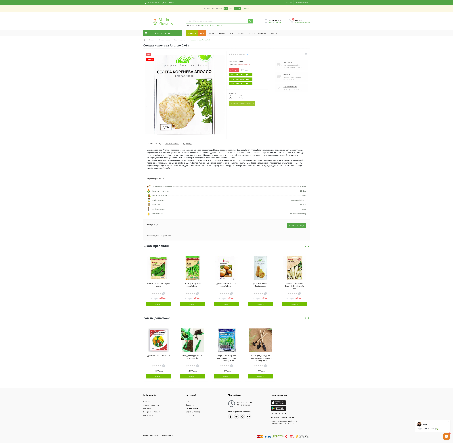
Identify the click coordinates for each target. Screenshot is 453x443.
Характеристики (172, 143)
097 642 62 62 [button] (277, 413)
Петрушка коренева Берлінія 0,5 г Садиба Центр (294, 286)
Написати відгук (296, 225)
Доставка (241, 33)
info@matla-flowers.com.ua (282, 417)
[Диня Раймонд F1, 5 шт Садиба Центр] (226, 268)
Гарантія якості (290, 87)
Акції (202, 33)
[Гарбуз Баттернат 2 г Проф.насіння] (260, 268)
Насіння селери (179, 40)
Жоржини (190, 405)
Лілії (187, 401)
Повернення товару (151, 412)
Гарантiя (262, 33)
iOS (225, 9)
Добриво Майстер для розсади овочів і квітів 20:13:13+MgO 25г (226, 358)
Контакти (273, 33)
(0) (247, 54)
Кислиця (204, 25)
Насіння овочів (164, 40)
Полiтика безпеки (167, 436)
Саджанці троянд (193, 412)
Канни (219, 25)
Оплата (286, 74)
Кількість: (233, 93)
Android (237, 9)
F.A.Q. (231, 33)
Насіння (152, 40)
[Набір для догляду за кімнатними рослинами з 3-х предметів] (260, 340)
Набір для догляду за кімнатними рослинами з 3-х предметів (261, 358)
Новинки (192, 33)
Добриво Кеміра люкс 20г (158, 356)
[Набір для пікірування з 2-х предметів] (192, 340)
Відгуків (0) (187, 143)
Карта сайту (148, 415)
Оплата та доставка (151, 405)
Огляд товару (154, 143)
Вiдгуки (251, 33)
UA (287, 3)
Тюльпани (190, 415)
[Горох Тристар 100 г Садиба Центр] (192, 268)
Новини (221, 33)
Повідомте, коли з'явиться (242, 104)
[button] (151, 2)
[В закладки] (171, 254)
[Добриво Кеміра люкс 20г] (158, 340)
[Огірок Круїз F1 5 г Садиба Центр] (158, 268)
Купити (158, 304)
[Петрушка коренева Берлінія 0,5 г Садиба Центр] (294, 268)
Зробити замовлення (302, 22)
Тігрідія (212, 25)
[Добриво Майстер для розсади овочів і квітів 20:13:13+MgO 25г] (226, 340)
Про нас (211, 33)
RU (291, 3)
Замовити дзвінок (274, 22)
